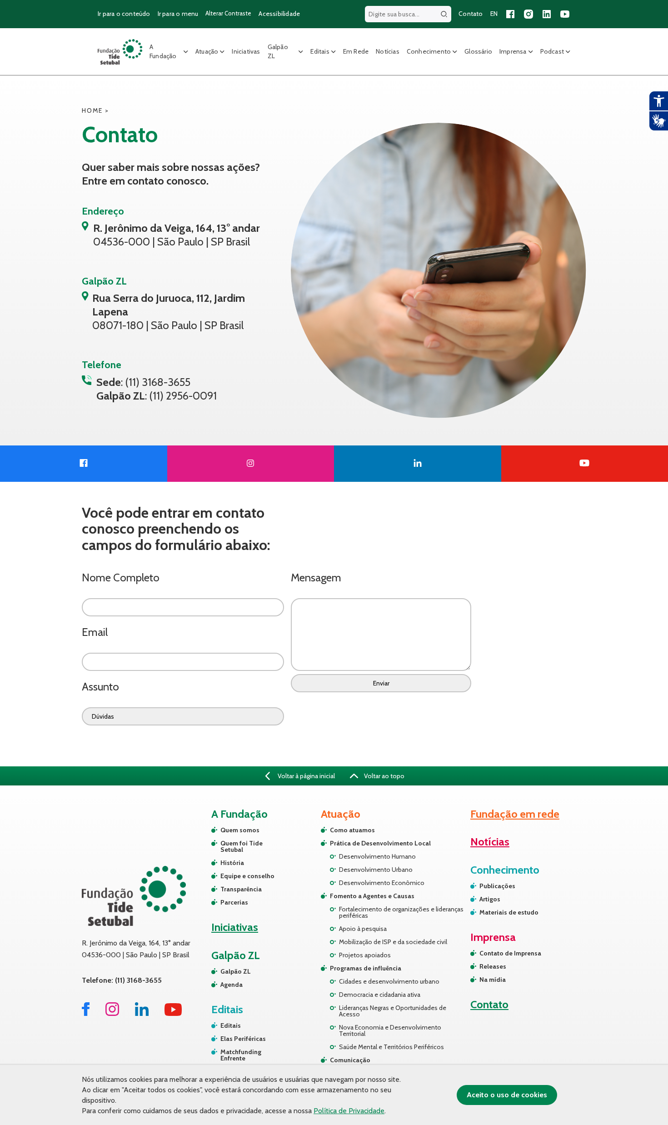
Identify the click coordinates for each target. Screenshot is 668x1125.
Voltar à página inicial (305, 776)
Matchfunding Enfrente (240, 1055)
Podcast (552, 51)
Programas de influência (365, 968)
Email (95, 632)
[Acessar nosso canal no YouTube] (564, 14)
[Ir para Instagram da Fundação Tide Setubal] (112, 1013)
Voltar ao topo (383, 776)
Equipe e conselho (247, 876)
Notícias (387, 51)
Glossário (478, 51)
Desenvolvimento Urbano (376, 869)
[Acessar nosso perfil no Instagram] (528, 14)
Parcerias (234, 902)
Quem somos (239, 830)
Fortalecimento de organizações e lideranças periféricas (401, 912)
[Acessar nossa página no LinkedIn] (546, 14)
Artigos (489, 899)
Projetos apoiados (365, 955)
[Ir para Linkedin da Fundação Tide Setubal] (142, 1013)
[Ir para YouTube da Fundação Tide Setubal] (173, 1013)
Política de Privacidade (349, 1110)
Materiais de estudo (508, 912)
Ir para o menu (178, 14)
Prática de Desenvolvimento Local (380, 843)
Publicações (497, 886)
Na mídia (492, 979)
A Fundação (163, 51)
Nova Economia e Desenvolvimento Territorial (390, 1030)
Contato (471, 14)
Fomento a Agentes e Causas (372, 896)
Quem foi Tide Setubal (241, 846)
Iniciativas (246, 51)
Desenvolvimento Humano (377, 856)
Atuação (206, 51)
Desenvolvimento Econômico (381, 883)
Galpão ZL (278, 51)
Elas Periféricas (243, 1038)
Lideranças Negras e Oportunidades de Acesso (392, 1011)
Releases (492, 966)
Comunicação (350, 1060)
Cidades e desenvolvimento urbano (389, 981)
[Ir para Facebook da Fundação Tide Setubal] (86, 1013)
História (232, 863)
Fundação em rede (514, 813)
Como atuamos (352, 830)
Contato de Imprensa (510, 953)
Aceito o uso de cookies (507, 1094)
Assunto (100, 686)
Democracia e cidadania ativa (379, 994)
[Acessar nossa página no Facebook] (510, 14)
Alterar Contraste (228, 13)
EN (494, 14)
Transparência (241, 889)
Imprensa (513, 51)
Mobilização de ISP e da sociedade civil (393, 942)
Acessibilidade (279, 14)
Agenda (231, 984)
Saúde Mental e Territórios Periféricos (391, 1047)
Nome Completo (121, 577)
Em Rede (356, 51)
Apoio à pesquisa (363, 928)
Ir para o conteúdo (124, 14)
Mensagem (316, 577)
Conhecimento (429, 51)
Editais (319, 51)
